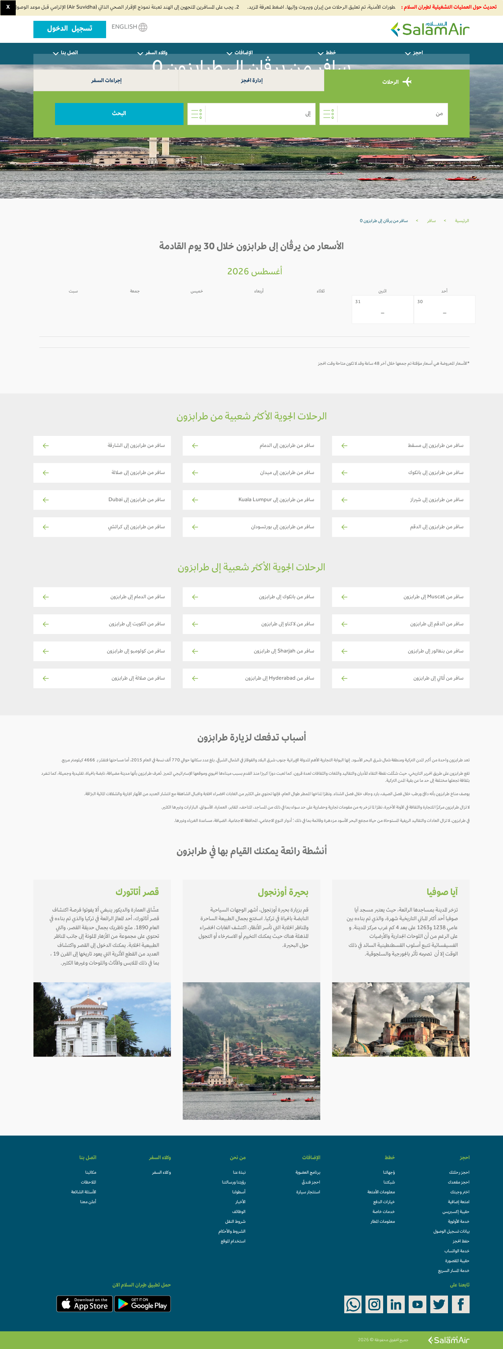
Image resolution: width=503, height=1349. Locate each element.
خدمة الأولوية (459, 1222)
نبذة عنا (239, 1173)
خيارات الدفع (384, 1202)
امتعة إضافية (459, 1202)
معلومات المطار (383, 1222)
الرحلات (391, 83)
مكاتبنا (90, 1173)
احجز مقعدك (459, 1182)
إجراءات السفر (106, 81)
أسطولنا (239, 1192)
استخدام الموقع (233, 1241)
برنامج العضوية (308, 1173)
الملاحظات (88, 1182)
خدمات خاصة (384, 1212)
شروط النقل (235, 1222)
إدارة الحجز (252, 81)
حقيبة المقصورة (457, 1261)
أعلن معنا (88, 1202)
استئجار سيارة (308, 1192)
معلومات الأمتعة (381, 1192)
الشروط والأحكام (232, 1232)
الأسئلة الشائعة (83, 1192)
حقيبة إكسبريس (456, 1212)
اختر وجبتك (460, 1192)
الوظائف (239, 1212)
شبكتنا (389, 1182)
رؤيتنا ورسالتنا (234, 1182)
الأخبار (240, 1202)
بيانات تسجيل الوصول (451, 1232)
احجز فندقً (311, 1182)
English (125, 27)
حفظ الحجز (461, 1241)
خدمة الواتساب (457, 1251)
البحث (119, 114)
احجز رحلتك (459, 1173)
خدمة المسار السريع (454, 1271)
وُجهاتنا (389, 1173)
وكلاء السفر (161, 1173)
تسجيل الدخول (69, 29)
